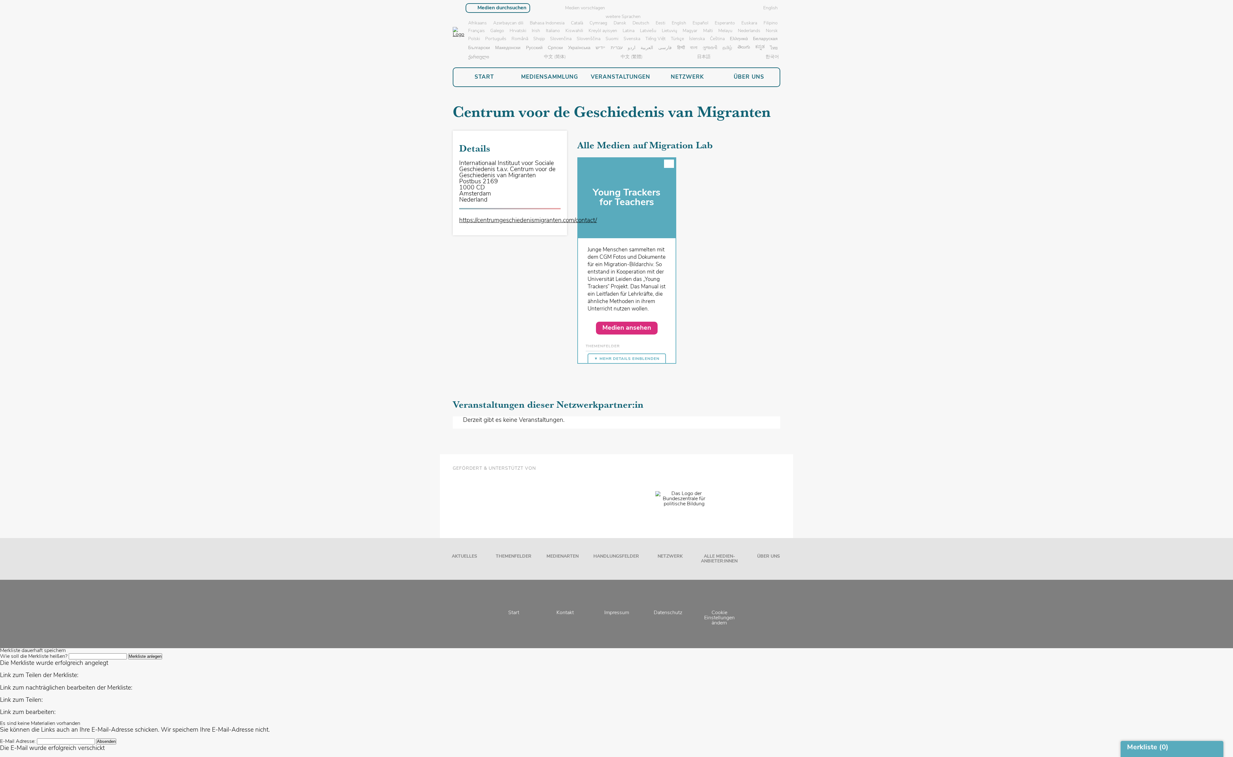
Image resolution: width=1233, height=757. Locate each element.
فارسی (665, 48)
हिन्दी (681, 48)
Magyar (690, 31)
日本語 (704, 57)
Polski (474, 39)
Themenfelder (513, 556)
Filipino (771, 23)
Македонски (507, 48)
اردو (631, 48)
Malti (708, 31)
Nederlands (749, 31)
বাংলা (693, 48)
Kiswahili (574, 31)
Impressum (616, 612)
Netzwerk (670, 556)
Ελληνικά (739, 39)
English (679, 23)
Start (513, 612)
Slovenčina (561, 39)
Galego (497, 31)
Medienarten (563, 556)
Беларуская (765, 39)
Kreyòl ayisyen (603, 31)
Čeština (717, 39)
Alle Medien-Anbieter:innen (719, 559)
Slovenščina (588, 39)
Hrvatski (518, 31)
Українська (579, 48)
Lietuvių (669, 31)
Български (479, 48)
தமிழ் (727, 48)
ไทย (774, 48)
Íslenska (697, 39)
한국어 (772, 57)
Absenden (106, 741)
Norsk (772, 31)
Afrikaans (477, 23)
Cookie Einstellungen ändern (719, 618)
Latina (628, 31)
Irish (536, 31)
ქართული (478, 57)
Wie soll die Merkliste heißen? (33, 656)
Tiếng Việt (655, 39)
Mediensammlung (549, 77)
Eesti (660, 23)
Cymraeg (598, 23)
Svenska (632, 39)
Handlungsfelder (616, 556)
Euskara (749, 23)
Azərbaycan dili (508, 23)
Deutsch (641, 23)
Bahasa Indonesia (547, 23)
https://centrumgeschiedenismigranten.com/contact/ (528, 221)
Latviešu (648, 31)
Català (577, 23)
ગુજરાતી (710, 48)
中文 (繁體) (632, 57)
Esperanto (725, 23)
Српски (555, 48)
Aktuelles (464, 556)
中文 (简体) (555, 57)
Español (700, 23)
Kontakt (565, 612)
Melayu (725, 31)
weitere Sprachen (623, 16)
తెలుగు (744, 47)
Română (520, 39)
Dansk (620, 23)
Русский (534, 48)
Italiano (553, 31)
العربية (647, 48)
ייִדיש (600, 48)
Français (476, 31)
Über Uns (768, 556)
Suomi (612, 39)
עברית (617, 48)
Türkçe (677, 39)
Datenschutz (668, 612)
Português (495, 39)
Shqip (539, 39)
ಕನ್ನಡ (760, 47)
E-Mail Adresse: (18, 741)
